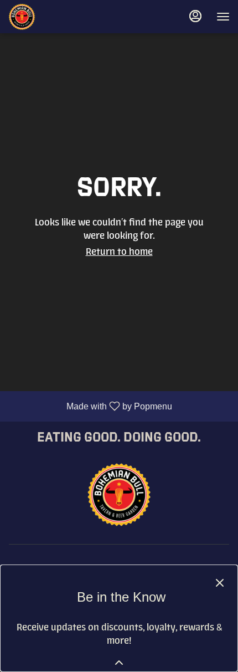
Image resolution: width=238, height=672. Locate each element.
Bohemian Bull (119, 494)
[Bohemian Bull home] (58, 16)
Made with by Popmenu (90, 405)
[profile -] (195, 16)
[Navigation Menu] (223, 16)
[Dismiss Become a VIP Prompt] (219, 583)
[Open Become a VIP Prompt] (119, 662)
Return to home (119, 251)
